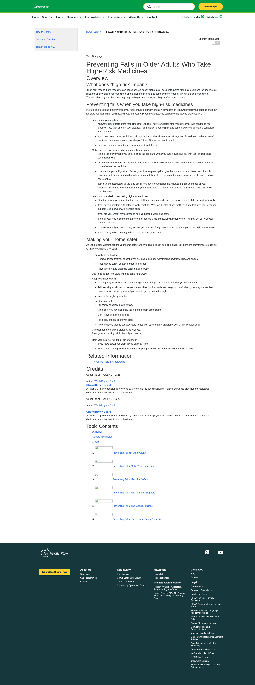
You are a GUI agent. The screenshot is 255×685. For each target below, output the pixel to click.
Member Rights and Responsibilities (200, 628)
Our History (85, 574)
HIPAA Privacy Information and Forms (205, 605)
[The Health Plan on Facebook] (199, 552)
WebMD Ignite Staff (104, 405)
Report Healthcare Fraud (54, 571)
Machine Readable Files (202, 633)
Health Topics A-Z (45, 47)
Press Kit (158, 574)
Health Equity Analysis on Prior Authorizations (205, 665)
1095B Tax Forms (199, 657)
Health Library (43, 32)
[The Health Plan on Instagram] (213, 552)
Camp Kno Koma (125, 581)
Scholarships (123, 574)
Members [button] (72, 17)
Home (36, 17)
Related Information (102, 436)
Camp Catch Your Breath (129, 578)
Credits (95, 441)
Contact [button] (152, 17)
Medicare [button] (213, 17)
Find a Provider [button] (191, 17)
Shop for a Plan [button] (51, 17)
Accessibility (197, 586)
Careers (84, 581)
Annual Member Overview (203, 623)
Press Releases (161, 578)
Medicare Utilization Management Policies (207, 638)
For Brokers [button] (115, 17)
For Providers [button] (93, 17)
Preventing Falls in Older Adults (108, 362)
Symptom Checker (45, 39)
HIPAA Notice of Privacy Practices (202, 599)
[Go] (149, 7)
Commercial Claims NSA (203, 649)
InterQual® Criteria (200, 661)
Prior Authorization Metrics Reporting (203, 644)
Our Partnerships (88, 578)
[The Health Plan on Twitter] (207, 552)
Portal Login (210, 6)
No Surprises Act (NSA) (202, 653)
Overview (97, 432)
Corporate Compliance (201, 590)
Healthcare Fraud (199, 594)
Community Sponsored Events (132, 585)
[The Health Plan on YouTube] (220, 552)
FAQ (193, 573)
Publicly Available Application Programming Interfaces (168, 588)
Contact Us (197, 569)
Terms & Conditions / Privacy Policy (205, 617)
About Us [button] (134, 17)
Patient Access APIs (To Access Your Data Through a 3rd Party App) (169, 595)
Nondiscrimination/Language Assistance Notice (204, 611)
